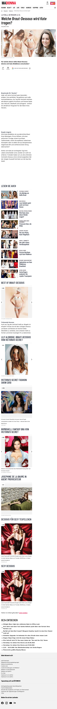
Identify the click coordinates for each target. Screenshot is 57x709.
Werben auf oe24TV (6, 671)
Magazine (6, 11)
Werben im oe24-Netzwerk (8, 670)
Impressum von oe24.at (7, 675)
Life (14, 8)
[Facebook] (2, 703)
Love (18, 8)
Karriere (28, 8)
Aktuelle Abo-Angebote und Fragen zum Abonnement (15, 690)
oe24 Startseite (5, 661)
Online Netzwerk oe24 (7, 655)
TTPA (2, 693)
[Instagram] (6, 703)
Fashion (3, 8)
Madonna (11, 11)
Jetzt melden (23, 613)
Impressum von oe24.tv (7, 677)
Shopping (35, 8)
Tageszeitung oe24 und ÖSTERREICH (10, 681)
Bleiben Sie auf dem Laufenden (9, 697)
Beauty (9, 8)
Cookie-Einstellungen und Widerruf (10, 668)
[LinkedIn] (15, 703)
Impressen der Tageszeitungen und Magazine (12, 692)
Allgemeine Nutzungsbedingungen (10, 662)
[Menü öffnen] (54, 7)
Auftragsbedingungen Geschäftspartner (11, 686)
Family (22, 8)
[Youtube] (11, 703)
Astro (41, 8)
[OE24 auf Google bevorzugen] (30, 68)
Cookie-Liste (4, 666)
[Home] (1, 11)
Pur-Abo (3, 673)
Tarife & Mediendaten (6, 688)
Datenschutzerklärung (7, 664)
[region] (16, 303)
